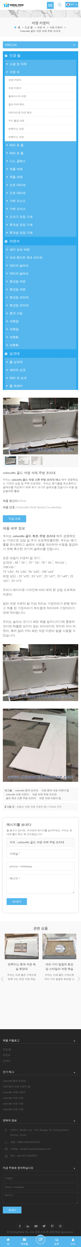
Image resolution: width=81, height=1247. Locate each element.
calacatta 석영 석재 (13, 1103)
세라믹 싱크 (18, 370)
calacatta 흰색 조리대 (26, 790)
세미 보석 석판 (20, 249)
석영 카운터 (56, 27)
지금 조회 (14, 518)
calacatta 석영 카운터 (17, 794)
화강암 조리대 (19, 297)
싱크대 (14, 353)
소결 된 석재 (18, 64)
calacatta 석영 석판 (13, 1097)
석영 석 (41, 27)
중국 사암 (16, 313)
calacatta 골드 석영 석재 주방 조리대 (41, 842)
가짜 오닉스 (18, 201)
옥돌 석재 (16, 169)
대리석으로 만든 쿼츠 (20, 112)
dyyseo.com (67, 1231)
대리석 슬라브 (19, 265)
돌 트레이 (16, 386)
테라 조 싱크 (18, 378)
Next (78, 979)
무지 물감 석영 (16, 120)
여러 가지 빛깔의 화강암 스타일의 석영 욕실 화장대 (59, 967)
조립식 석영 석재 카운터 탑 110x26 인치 (39, 806)
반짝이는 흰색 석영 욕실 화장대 (22, 967)
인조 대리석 (18, 185)
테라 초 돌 (17, 145)
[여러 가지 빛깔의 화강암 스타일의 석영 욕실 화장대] (59, 946)
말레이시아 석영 (17, 96)
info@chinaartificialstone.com (35, 1148)
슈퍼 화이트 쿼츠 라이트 (26, 257)
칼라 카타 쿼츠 (16, 104)
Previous (2, 979)
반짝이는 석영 (16, 128)
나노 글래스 (18, 161)
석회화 (14, 337)
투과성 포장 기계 (21, 225)
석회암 (14, 321)
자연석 (14, 241)
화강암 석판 (18, 281)
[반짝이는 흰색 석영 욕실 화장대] (22, 946)
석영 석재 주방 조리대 (44, 794)
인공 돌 (29, 27)
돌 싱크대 (16, 362)
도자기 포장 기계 (21, 217)
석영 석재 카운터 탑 (50, 798)
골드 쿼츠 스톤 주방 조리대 (21, 798)
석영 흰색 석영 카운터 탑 (55, 790)
